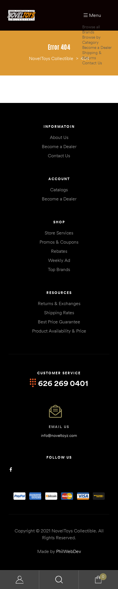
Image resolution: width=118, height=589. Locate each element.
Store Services (59, 233)
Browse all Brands (91, 29)
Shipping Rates (59, 312)
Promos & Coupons (59, 242)
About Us (59, 137)
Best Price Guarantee (59, 322)
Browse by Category (91, 40)
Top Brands (59, 269)
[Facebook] (11, 469)
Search (58, 579)
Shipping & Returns (91, 55)
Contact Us (92, 62)
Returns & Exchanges (59, 303)
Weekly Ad (59, 260)
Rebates (59, 251)
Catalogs (59, 189)
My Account (19, 579)
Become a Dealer (97, 47)
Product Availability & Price (59, 331)
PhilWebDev (68, 551)
